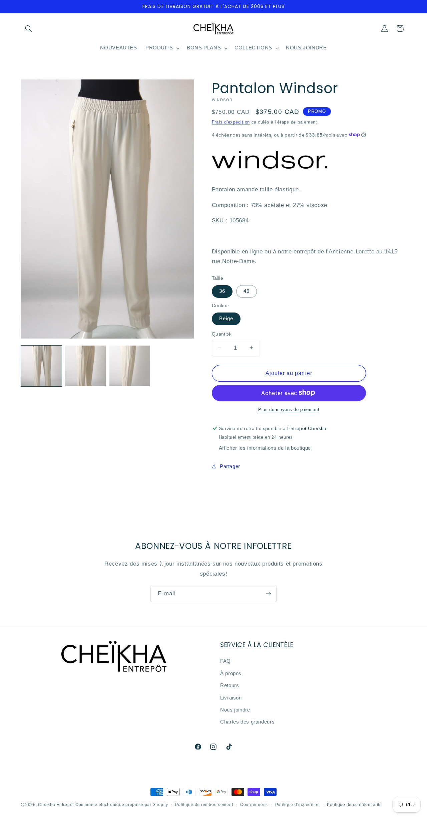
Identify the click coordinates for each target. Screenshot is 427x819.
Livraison (231, 697)
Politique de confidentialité (354, 805)
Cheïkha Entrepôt (56, 805)
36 (222, 291)
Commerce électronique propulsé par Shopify (121, 805)
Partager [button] (230, 466)
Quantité (221, 334)
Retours (229, 685)
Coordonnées (254, 805)
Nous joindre (235, 709)
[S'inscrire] (268, 594)
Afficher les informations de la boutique (265, 448)
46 (247, 291)
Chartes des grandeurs (247, 722)
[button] (28, 28)
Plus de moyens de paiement (288, 409)
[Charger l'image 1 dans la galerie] (41, 366)
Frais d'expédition (231, 122)
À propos (231, 673)
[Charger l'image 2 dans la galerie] (85, 366)
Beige (226, 318)
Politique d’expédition (297, 805)
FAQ (225, 661)
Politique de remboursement (204, 805)
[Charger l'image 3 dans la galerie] (129, 366)
